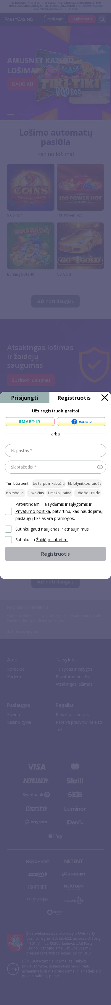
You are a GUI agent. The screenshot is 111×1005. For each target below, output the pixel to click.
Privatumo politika (32, 511)
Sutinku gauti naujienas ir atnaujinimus (52, 529)
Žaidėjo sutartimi (52, 539)
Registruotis (74, 397)
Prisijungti (24, 397)
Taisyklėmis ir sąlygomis (65, 504)
